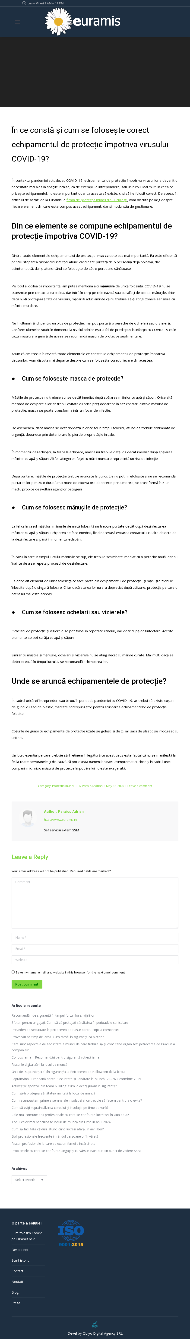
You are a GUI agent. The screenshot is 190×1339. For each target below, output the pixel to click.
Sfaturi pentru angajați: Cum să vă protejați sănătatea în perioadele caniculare (70, 1022)
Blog (15, 1292)
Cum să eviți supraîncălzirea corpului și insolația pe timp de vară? (60, 1107)
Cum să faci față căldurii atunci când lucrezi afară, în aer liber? (58, 1129)
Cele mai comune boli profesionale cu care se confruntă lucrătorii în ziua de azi (71, 1115)
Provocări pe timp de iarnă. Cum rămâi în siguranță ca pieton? (58, 1037)
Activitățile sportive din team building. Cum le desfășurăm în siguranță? (64, 1086)
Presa (16, 1303)
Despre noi (20, 1249)
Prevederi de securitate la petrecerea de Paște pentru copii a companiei (65, 1029)
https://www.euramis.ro (60, 819)
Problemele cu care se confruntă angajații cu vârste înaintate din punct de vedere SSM (76, 1150)
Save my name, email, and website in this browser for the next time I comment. (71, 972)
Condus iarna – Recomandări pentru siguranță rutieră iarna (55, 1057)
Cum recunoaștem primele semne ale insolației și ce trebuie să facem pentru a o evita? (77, 1100)
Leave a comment (139, 786)
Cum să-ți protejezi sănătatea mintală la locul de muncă (53, 1093)
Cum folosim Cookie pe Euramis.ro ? (27, 1236)
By (90, 786)
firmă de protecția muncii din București (96, 199)
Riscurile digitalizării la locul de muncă (39, 1064)
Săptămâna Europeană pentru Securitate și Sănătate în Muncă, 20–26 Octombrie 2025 (76, 1079)
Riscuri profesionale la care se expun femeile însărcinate (53, 1143)
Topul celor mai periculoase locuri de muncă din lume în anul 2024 (61, 1122)
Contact (17, 1271)
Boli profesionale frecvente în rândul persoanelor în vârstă (55, 1136)
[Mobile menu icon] (17, 22)
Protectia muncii (63, 786)
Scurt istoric (20, 1260)
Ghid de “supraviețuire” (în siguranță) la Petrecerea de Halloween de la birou (68, 1071)
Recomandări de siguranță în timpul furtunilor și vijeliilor (53, 1015)
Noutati (17, 1281)
